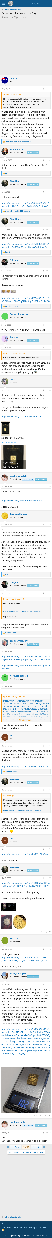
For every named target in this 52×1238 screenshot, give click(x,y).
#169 (48, 486)
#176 (48, 849)
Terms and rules (20, 1227)
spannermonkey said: (12, 696)
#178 (48, 949)
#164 (48, 230)
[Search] (48, 3)
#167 (48, 347)
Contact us (6, 1227)
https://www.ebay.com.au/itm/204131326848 (24, 854)
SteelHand (8, 17)
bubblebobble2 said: (12, 599)
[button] (2, 1223)
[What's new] (43, 3)
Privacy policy (35, 1227)
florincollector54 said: (12, 353)
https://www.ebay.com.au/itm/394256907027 (24, 500)
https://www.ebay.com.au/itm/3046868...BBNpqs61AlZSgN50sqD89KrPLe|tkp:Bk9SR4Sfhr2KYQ (25, 884)
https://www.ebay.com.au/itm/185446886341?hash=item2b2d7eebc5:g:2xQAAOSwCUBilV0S (25, 204)
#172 (48, 651)
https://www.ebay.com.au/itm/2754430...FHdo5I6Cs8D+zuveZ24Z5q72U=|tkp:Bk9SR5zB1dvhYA (25, 300)
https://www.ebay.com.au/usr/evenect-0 (21, 416)
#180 (48, 1133)
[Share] (43, 89)
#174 (48, 746)
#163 (48, 192)
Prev (17, 1147)
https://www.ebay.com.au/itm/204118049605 (24, 766)
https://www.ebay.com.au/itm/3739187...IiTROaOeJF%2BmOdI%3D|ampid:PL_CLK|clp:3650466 (25, 658)
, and (18, 141)
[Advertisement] (26, 46)
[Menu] (4, 3)
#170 (48, 524)
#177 (48, 878)
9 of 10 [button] (26, 1147)
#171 (48, 593)
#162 (48, 160)
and (17, 211)
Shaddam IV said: (10, 94)
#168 (48, 390)
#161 (48, 88)
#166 (48, 325)
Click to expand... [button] (26, 720)
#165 (48, 271)
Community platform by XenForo (25, 1235)
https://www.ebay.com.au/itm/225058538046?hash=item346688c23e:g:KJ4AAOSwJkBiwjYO (25, 245)
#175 (48, 790)
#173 (48, 686)
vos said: (7, 795)
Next (35, 1147)
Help (45, 1227)
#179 (48, 984)
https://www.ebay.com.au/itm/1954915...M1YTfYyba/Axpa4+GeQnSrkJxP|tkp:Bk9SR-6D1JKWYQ (25, 959)
